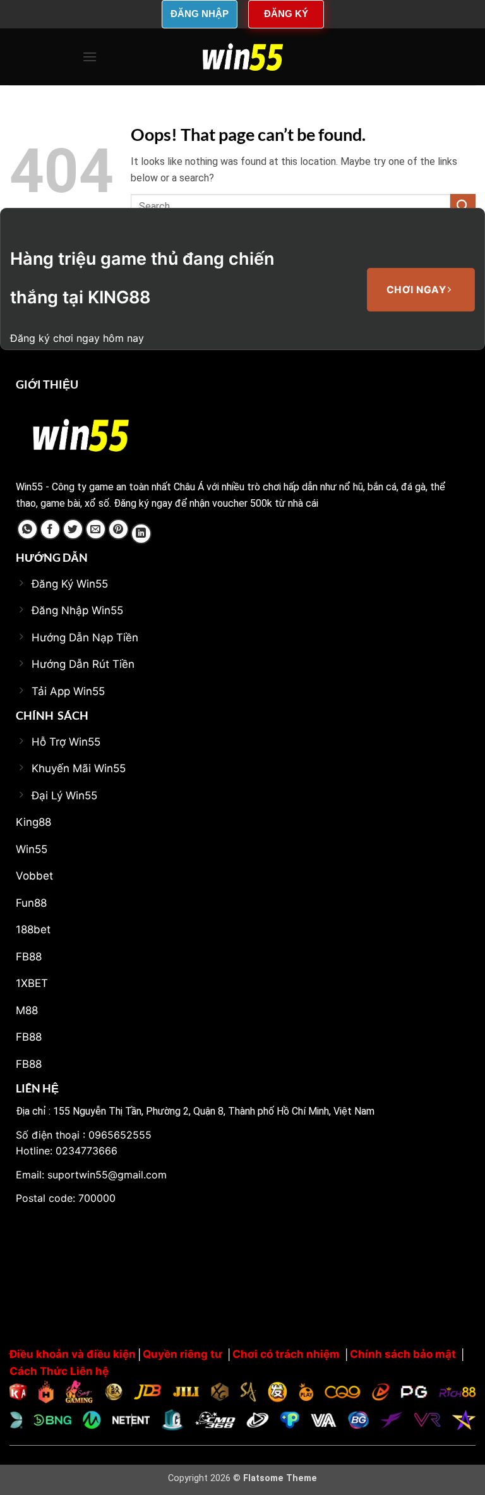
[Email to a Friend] (95, 529)
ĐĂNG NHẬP (200, 13)
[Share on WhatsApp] (27, 529)
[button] (90, 56)
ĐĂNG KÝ (286, 13)
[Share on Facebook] (50, 529)
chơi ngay (417, 290)
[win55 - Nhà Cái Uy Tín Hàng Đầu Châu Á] (242, 56)
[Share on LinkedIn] (141, 533)
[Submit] (463, 206)
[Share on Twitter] (73, 529)
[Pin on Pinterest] (118, 529)
